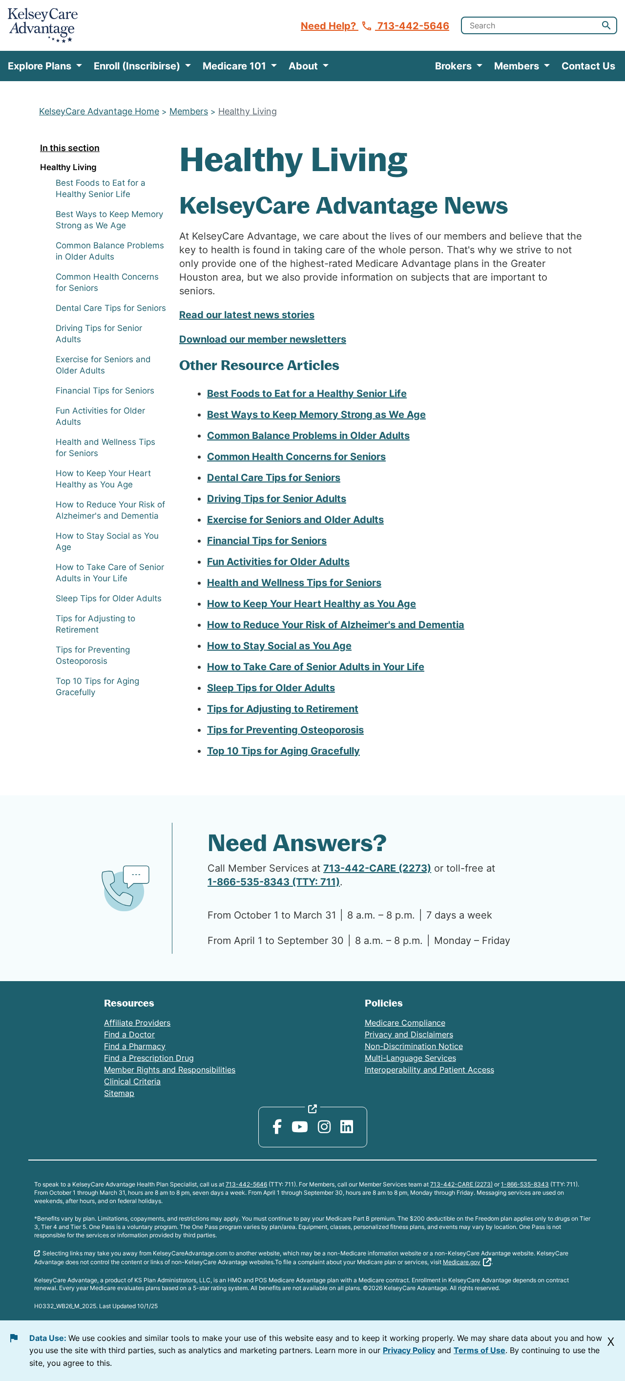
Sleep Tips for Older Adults (109, 598)
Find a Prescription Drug (149, 1058)
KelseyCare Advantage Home (99, 111)
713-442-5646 (246, 1184)
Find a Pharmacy (135, 1046)
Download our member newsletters (262, 339)
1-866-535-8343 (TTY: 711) (274, 882)
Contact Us (588, 66)
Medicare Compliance (405, 1023)
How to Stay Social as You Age (279, 646)
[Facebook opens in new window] (277, 1127)
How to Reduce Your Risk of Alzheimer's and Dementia (335, 625)
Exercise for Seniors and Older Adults (295, 520)
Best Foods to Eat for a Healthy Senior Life (307, 393)
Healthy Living (247, 111)
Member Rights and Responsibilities (169, 1069)
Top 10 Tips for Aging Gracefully (283, 751)
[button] (606, 25)
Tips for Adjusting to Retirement (282, 709)
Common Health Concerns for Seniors (296, 456)
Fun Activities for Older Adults (278, 562)
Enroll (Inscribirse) (138, 66)
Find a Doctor (129, 1034)
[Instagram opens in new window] (324, 1127)
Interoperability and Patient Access (429, 1069)
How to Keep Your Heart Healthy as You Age (311, 604)
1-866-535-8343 (525, 1184)
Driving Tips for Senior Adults (276, 498)
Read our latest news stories (246, 315)
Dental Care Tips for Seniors (111, 308)
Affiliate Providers (137, 1023)
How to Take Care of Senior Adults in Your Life (315, 667)
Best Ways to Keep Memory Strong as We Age (316, 414)
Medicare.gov (461, 1262)
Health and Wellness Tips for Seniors (294, 583)
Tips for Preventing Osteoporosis (285, 730)
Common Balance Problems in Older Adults (308, 435)
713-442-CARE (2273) (377, 868)
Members (518, 66)
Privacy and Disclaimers (409, 1034)
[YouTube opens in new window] (300, 1127)
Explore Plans (41, 66)
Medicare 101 (236, 66)
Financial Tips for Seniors (105, 390)
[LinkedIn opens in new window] (346, 1127)
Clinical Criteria (132, 1081)
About (304, 66)
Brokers (454, 66)
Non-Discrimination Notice (414, 1046)
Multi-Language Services (410, 1058)
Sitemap (119, 1093)
